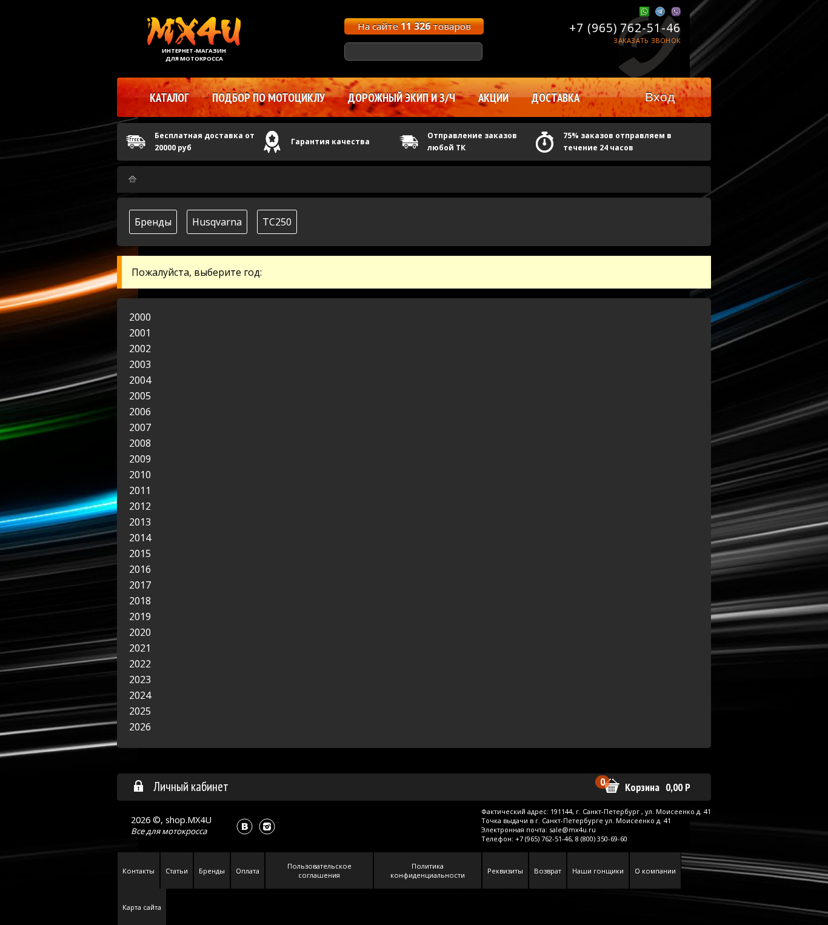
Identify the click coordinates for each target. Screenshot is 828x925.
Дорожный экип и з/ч (401, 97)
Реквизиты (505, 870)
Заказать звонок (647, 40)
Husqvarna (217, 222)
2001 (140, 332)
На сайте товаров (414, 26)
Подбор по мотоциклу (268, 97)
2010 (140, 474)
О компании (655, 870)
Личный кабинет (191, 786)
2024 (140, 695)
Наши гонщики (598, 870)
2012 (140, 506)
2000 (140, 317)
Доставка (555, 97)
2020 (140, 632)
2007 (140, 427)
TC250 (277, 222)
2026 (140, 726)
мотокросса (184, 831)
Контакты (138, 870)
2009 (140, 459)
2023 (140, 679)
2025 (140, 711)
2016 (140, 569)
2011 (140, 490)
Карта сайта (141, 907)
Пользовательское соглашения (319, 870)
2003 (140, 364)
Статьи (176, 870)
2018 (140, 600)
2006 (140, 411)
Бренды (153, 222)
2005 (140, 395)
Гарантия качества (330, 141)
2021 (140, 648)
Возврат (547, 870)
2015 (140, 553)
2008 (140, 443)
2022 (140, 663)
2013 (140, 522)
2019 (140, 616)
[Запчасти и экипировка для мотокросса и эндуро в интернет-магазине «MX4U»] (132, 179)
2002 (140, 348)
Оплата (247, 870)
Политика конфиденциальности (427, 870)
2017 (140, 585)
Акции (493, 97)
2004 (140, 380)
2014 (140, 537)
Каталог (169, 97)
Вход (660, 97)
